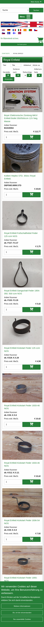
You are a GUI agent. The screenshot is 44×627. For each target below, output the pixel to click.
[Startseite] (22, 24)
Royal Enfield (18, 53)
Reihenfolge (27, 72)
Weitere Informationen (22, 606)
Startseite (6, 53)
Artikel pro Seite (38, 70)
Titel (4, 65)
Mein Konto (35, 2)
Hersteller (6, 72)
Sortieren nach (16, 70)
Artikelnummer (27, 65)
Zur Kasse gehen (22, 44)
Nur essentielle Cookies (22, 619)
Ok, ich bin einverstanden (22, 613)
